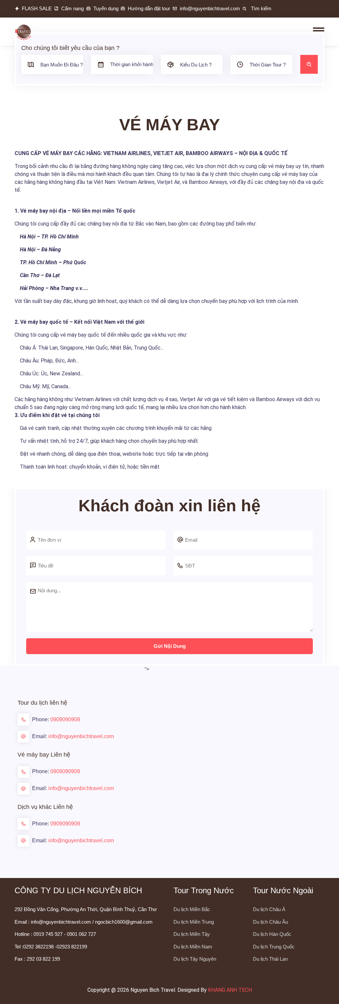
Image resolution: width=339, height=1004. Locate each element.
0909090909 (65, 719)
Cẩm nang (72, 8)
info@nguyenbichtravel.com (81, 736)
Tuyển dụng (106, 8)
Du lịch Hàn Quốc (272, 934)
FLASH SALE (37, 8)
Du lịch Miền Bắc (191, 909)
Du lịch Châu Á (269, 909)
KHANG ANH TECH (230, 990)
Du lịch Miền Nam (192, 946)
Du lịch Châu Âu (270, 922)
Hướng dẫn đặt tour (149, 8)
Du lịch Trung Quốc (274, 946)
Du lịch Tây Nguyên (194, 959)
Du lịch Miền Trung (193, 922)
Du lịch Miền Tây (191, 934)
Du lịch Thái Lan (270, 959)
